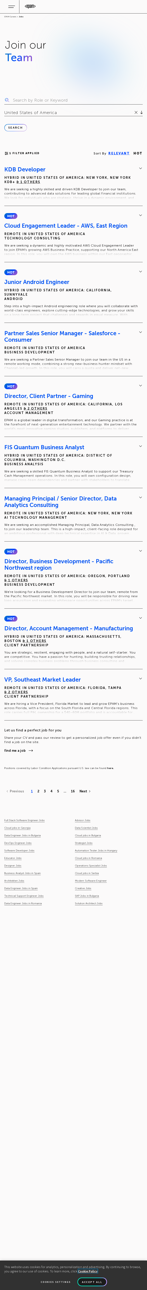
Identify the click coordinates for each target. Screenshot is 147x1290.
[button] (10, 216)
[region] (73, 1275)
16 (73, 791)
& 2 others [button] (36, 409)
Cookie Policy (88, 1271)
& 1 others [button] (28, 182)
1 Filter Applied (24, 153)
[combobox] (5, 112)
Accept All (92, 1282)
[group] (73, 183)
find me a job (15, 751)
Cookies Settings (56, 1281)
